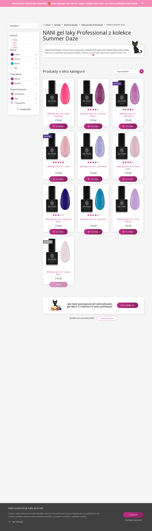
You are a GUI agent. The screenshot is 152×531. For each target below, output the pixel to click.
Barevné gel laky (71, 24)
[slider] (14, 43)
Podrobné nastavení (133, 520)
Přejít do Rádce (107, 318)
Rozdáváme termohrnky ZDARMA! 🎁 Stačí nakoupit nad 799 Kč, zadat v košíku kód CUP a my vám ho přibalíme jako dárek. (75, 3)
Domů (47, 24)
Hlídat (58, 284)
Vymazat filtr (25, 109)
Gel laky (57, 24)
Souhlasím (133, 515)
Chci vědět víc (128, 305)
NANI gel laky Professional (92, 24)
